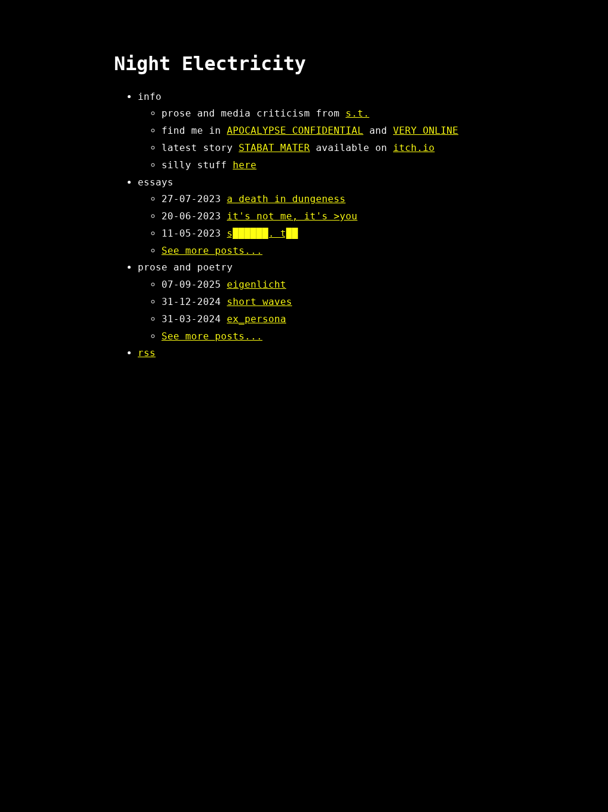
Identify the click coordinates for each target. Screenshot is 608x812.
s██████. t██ (262, 233)
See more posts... (212, 250)
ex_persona (256, 319)
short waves (259, 301)
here (244, 165)
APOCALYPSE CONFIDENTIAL (295, 130)
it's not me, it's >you (292, 216)
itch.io (414, 147)
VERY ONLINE (425, 130)
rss (147, 352)
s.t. (357, 113)
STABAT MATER (274, 147)
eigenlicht (256, 284)
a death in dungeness (286, 198)
